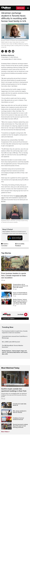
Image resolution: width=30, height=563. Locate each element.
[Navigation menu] (28, 8)
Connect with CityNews (8, 318)
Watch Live (20, 8)
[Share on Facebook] (6, 51)
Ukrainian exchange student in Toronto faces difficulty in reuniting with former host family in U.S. (14, 17)
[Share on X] (2, 51)
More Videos (5, 431)
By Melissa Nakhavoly (7, 55)
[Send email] (13, 51)
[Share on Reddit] (9, 51)
